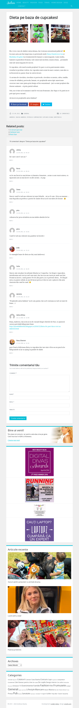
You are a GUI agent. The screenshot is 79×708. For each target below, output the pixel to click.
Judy (17, 248)
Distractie (66, 682)
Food (40, 3)
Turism (60, 694)
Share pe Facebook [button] (19, 104)
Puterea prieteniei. (14, 650)
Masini (46, 690)
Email (11, 402)
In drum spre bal (16, 130)
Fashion (33, 3)
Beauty (26, 3)
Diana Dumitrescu (55, 117)
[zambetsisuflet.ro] (40, 510)
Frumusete (59, 685)
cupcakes (45, 117)
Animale (10, 680)
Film (51, 685)
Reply (11, 160)
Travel (47, 3)
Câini (16, 682)
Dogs (66, 3)
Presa (10, 693)
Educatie (10, 686)
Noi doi (56, 690)
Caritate (28, 680)
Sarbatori (33, 693)
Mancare (39, 689)
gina (18, 229)
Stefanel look (15, 132)
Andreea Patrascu (27, 117)
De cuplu (42, 682)
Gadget (68, 686)
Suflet (49, 694)
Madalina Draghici (16, 57)
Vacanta (65, 694)
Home (18, 3)
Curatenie (11, 682)
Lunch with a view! (14, 616)
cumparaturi (38, 117)
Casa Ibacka (35, 679)
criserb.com (67, 704)
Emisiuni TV (17, 686)
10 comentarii (65, 113)
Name (11, 394)
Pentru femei (62, 690)
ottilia (18, 150)
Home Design (56, 3)
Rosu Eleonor (21, 340)
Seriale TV (39, 694)
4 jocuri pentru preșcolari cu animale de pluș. (24, 582)
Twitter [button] (47, 104)
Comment (13, 373)
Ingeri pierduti (22, 690)
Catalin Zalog (55, 704)
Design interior (51, 682)
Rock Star (13, 134)
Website (12, 409)
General (26, 113)
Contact (21, 6)
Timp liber (54, 694)
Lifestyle (30, 689)
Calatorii (21, 679)
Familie (36, 685)
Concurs (44, 679)
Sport (44, 694)
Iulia (18, 266)
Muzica (51, 690)
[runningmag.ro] (39, 490)
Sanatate (26, 693)
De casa (35, 682)
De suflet (60, 682)
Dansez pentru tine (25, 682)
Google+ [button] (36, 104)
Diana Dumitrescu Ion (55, 54)
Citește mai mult (14, 440)
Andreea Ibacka (10, 3)
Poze (67, 690)
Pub (15, 693)
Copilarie (54, 679)
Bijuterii (15, 679)
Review (20, 693)
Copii (50, 679)
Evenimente (27, 685)
